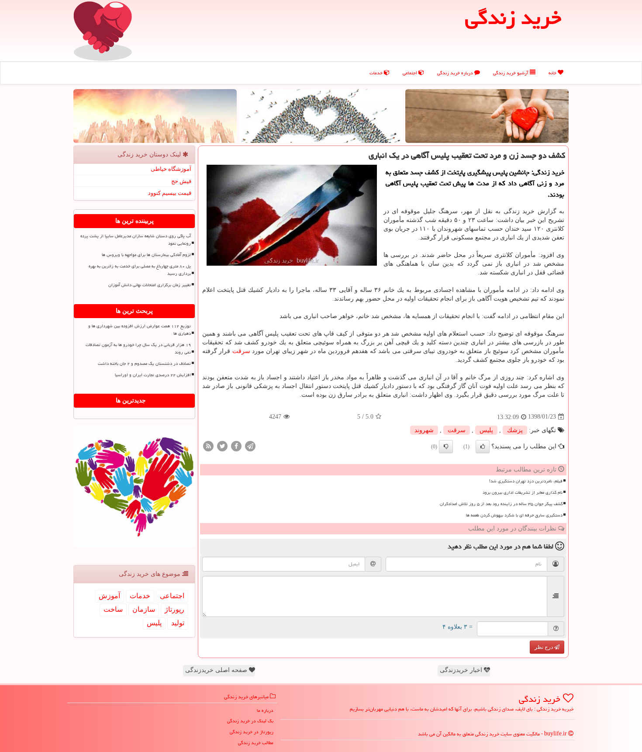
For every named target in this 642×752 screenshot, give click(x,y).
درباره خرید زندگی (455, 72)
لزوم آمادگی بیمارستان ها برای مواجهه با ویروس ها (146, 254)
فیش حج (181, 181)
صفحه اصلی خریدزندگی (217, 670)
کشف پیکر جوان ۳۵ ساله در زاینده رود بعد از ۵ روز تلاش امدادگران (501, 503)
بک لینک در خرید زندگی (250, 720)
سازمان (143, 609)
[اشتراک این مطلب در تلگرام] (250, 445)
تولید (177, 623)
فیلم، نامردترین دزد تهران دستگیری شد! (526, 481)
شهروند (424, 430)
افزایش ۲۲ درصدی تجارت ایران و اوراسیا (153, 375)
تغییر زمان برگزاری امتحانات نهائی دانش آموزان (149, 285)
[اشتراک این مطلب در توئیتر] (222, 445)
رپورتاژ (174, 609)
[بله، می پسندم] (483, 446)
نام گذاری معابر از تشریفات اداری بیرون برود (523, 492)
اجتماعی (410, 72)
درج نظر (544, 647)
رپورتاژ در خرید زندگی (251, 731)
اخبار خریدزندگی (462, 670)
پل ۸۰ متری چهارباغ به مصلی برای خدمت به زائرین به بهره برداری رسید (140, 270)
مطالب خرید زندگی (255, 742)
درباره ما (265, 710)
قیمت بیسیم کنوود (169, 193)
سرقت (241, 351)
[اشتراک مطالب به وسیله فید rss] (208, 445)
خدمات (376, 72)
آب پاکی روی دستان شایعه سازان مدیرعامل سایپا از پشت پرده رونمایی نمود (135, 240)
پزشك (515, 430)
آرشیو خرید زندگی (511, 72)
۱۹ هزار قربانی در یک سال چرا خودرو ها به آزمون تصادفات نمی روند (138, 348)
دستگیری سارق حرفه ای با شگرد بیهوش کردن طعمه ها (514, 515)
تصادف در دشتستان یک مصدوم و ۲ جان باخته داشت (144, 363)
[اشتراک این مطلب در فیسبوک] (236, 445)
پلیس (486, 430)
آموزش (109, 596)
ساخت (113, 609)
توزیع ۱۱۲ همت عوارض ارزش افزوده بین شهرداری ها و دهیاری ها (139, 330)
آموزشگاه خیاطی (171, 169)
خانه (553, 72)
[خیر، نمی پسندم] (446, 446)
